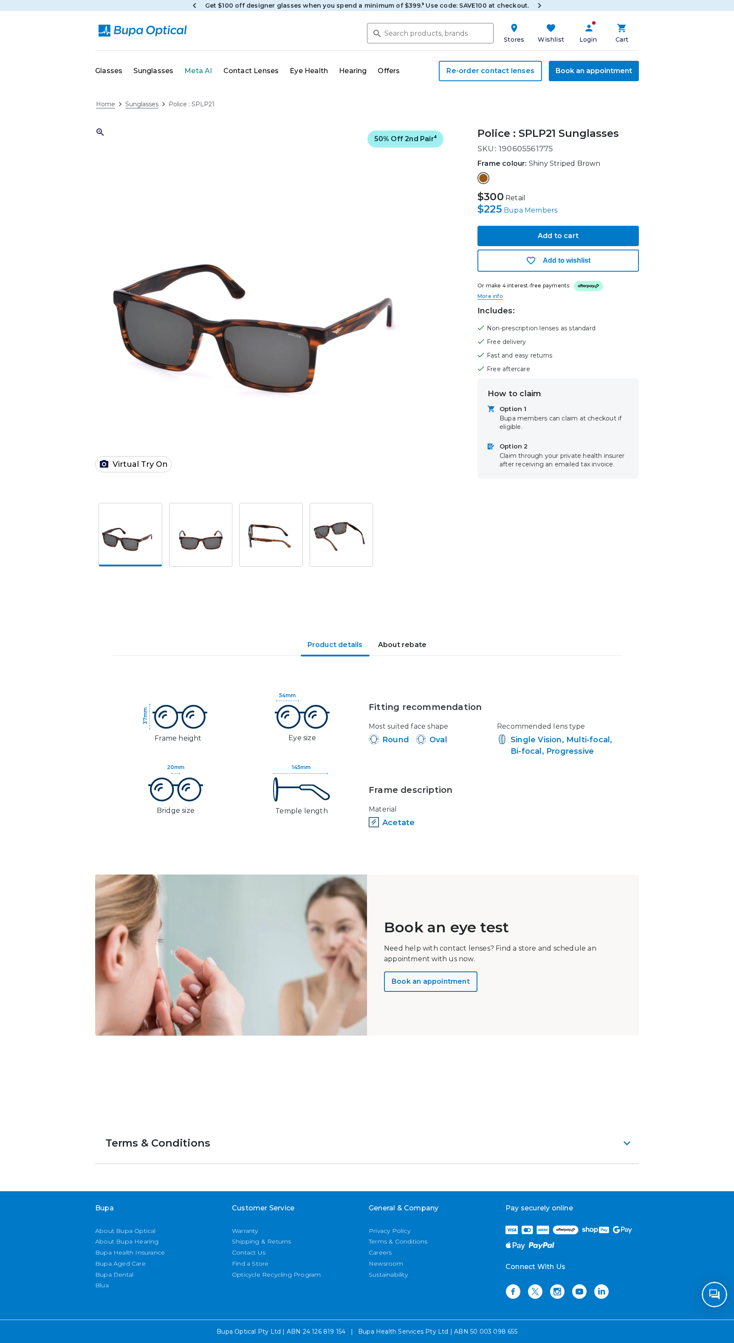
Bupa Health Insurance (130, 1252)
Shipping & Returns (261, 1241)
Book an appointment (594, 71)
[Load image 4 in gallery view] (341, 535)
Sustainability (388, 1274)
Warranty (245, 1231)
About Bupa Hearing (127, 1241)
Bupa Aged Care (120, 1263)
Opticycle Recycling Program (276, 1274)
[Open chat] (714, 1294)
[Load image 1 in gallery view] (130, 535)
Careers (380, 1252)
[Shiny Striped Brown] (483, 179)
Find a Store (250, 1263)
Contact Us (248, 1252)
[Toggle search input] (376, 32)
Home (105, 104)
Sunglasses (141, 104)
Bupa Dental (114, 1274)
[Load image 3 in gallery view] (271, 535)
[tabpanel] (367, 762)
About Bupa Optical (125, 1231)
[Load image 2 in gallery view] (201, 535)
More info (490, 296)
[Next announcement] (539, 5)
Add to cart (558, 236)
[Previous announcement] (194, 5)
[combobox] (430, 33)
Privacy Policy (389, 1231)
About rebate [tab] (402, 645)
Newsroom (386, 1263)
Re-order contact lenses (490, 71)
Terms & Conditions (398, 1241)
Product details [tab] (335, 645)
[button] (271, 303)
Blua (102, 1285)
